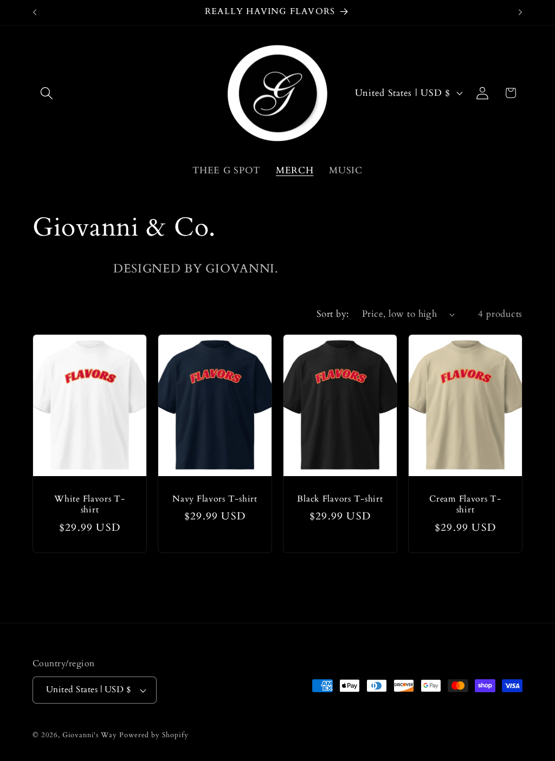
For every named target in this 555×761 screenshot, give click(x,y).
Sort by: (333, 314)
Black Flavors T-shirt (340, 499)
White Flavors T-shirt (89, 505)
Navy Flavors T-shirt (214, 499)
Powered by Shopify (153, 735)
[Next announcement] (520, 12)
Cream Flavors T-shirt (465, 505)
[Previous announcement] (35, 12)
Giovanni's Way (89, 735)
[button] (47, 93)
